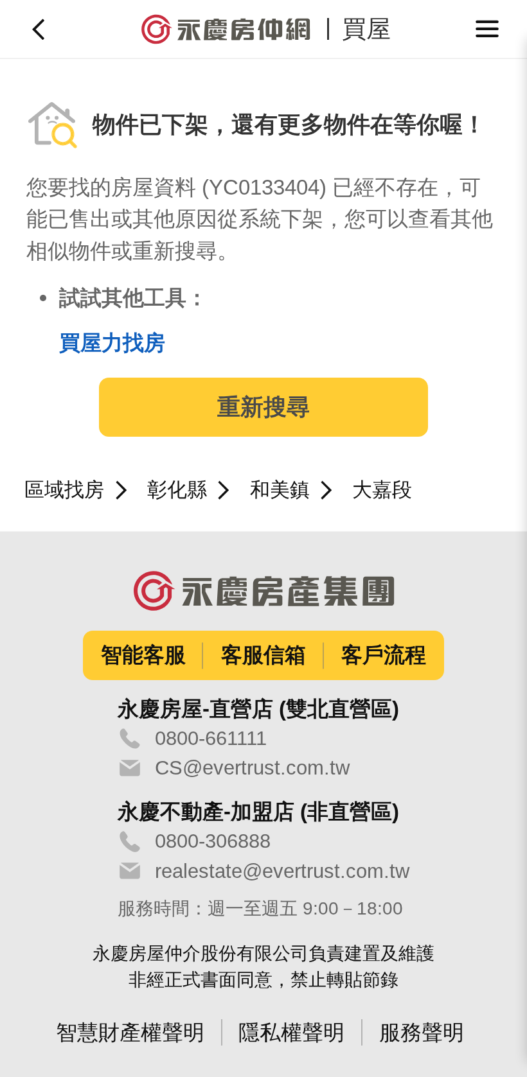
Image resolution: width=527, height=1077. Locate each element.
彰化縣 (177, 489)
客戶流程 (383, 655)
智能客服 (143, 655)
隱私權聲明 (291, 1032)
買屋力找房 (112, 343)
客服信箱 (263, 655)
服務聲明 (421, 1032)
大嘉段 (382, 489)
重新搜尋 (263, 407)
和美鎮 (280, 489)
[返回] (40, 29)
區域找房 (64, 489)
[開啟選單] (488, 29)
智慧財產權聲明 (130, 1032)
